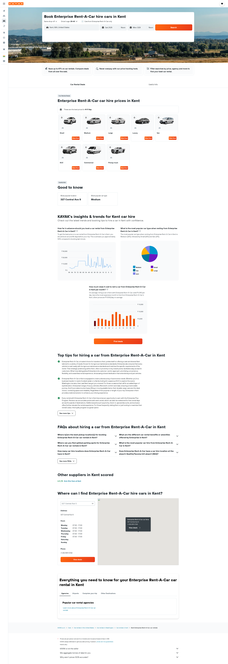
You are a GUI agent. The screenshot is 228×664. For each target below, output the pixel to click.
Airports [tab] (75, 593)
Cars (69, 628)
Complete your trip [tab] (90, 593)
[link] (118, 341)
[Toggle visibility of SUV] (136, 273)
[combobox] (50, 21)
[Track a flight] (4, 37)
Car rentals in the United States (84, 628)
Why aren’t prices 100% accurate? (74, 657)
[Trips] (4, 49)
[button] (4, 3)
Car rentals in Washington (105, 628)
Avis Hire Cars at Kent (69, 481)
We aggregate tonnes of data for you (75, 653)
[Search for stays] (4, 16)
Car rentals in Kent (122, 628)
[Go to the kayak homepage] (16, 3)
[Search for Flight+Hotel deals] (4, 26)
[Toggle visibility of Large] (154, 270)
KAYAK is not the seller (69, 648)
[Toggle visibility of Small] (154, 267)
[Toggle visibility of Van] (135, 270)
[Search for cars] (4, 21)
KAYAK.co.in (61, 628)
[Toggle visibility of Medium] (137, 267)
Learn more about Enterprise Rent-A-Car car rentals (79, 609)
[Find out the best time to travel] (4, 42)
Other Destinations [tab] (108, 593)
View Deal (75, 138)
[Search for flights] (4, 11)
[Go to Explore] (4, 32)
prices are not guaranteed (105, 642)
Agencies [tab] (65, 593)
